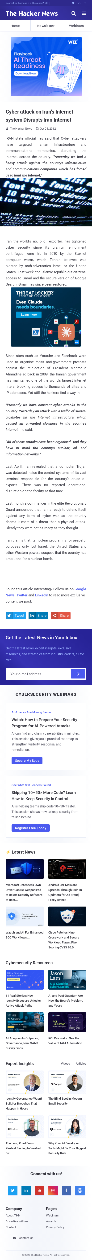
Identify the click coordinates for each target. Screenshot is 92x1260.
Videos (65, 1063)
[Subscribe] (78, 673)
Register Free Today (30, 828)
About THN (13, 1215)
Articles (81, 1063)
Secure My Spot (27, 760)
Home (15, 26)
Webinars (76, 26)
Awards (51, 1221)
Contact (11, 1227)
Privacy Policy (55, 1227)
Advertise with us (17, 1221)
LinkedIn (41, 595)
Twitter (21, 595)
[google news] (79, 1190)
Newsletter (45, 26)
